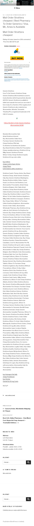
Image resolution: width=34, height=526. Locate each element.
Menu (18, 8)
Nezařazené (10, 395)
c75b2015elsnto (19, 15)
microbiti (10, 2)
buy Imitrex (6, 162)
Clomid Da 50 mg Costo (10, 381)
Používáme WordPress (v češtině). (13, 521)
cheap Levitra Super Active (11, 164)
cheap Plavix (7, 166)
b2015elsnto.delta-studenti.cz (12, 169)
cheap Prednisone (9, 377)
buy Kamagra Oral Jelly (10, 374)
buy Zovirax (6, 379)
